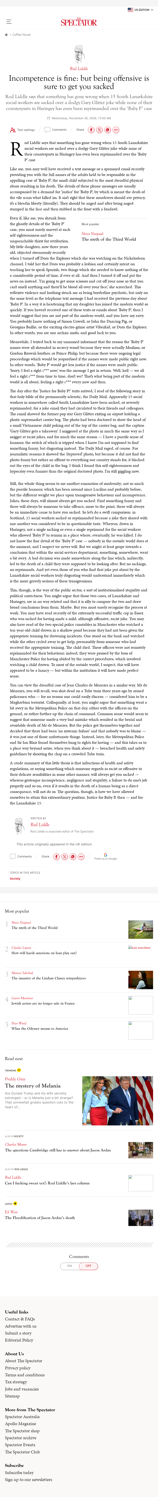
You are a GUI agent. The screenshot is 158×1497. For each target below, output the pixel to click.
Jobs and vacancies (22, 1389)
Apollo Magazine (20, 1423)
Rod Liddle (39, 824)
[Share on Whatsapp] (107, 130)
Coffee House (21, 34)
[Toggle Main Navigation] (22, 22)
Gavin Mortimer (22, 998)
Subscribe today (19, 1472)
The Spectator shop (22, 1430)
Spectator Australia (22, 1416)
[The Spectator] (79, 22)
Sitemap (12, 1396)
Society (15, 878)
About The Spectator (23, 1360)
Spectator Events (20, 1444)
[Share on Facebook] (91, 130)
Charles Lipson (21, 948)
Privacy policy (17, 1368)
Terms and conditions (25, 1375)
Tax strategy (16, 1382)
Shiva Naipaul (92, 233)
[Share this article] (116, 130)
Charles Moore (16, 1144)
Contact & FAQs (20, 1319)
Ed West (11, 1212)
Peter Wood (19, 1023)
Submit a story (18, 1333)
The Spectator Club (22, 1452)
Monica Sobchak (22, 973)
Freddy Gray (15, 1079)
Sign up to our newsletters (28, 1479)
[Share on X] (99, 130)
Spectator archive (20, 1437)
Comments (59, 129)
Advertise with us (20, 1326)
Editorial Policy (19, 1340)
